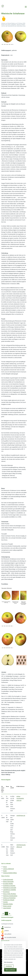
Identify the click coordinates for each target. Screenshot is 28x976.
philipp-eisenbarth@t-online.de (20, 798)
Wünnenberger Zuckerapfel (9, 887)
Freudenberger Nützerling (9, 885)
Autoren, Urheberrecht (8, 868)
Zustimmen (9, 966)
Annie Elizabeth (7, 908)
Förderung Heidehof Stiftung (10, 872)
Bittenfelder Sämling (8, 904)
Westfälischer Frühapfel (8, 900)
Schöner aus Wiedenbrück (9, 897)
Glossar (5, 866)
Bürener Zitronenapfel (8, 881)
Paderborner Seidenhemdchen (10, 895)
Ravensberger (6, 891)
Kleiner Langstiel (7, 906)
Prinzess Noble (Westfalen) (9, 893)
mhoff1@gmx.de (21, 815)
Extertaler (5, 902)
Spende (5, 870)
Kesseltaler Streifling (8, 883)
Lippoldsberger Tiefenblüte (9, 889)
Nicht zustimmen (10, 970)
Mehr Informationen (8, 962)
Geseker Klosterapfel (8, 879)
